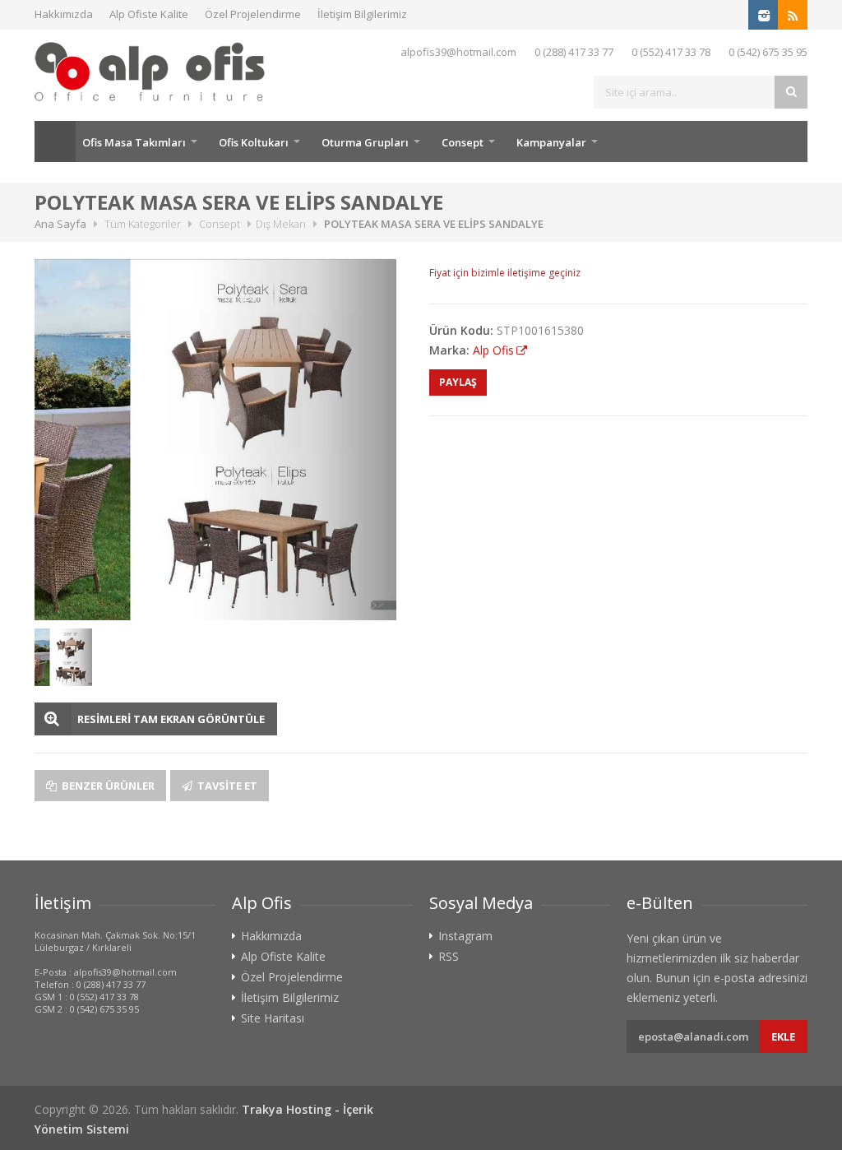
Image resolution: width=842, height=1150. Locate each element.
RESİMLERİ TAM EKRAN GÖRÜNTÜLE (171, 719)
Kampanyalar (551, 142)
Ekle (783, 1036)
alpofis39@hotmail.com (458, 51)
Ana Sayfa (55, 141)
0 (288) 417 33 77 (573, 51)
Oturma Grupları (365, 142)
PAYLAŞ (458, 382)
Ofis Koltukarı (254, 142)
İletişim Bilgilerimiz (362, 14)
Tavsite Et (226, 785)
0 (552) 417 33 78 (671, 51)
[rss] (792, 15)
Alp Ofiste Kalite (148, 14)
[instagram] (763, 15)
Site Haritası (272, 1018)
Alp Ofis (493, 350)
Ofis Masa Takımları (134, 142)
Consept (462, 142)
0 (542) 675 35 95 (768, 51)
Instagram (465, 936)
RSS (448, 956)
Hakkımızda (64, 14)
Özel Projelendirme (253, 14)
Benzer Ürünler (107, 785)
